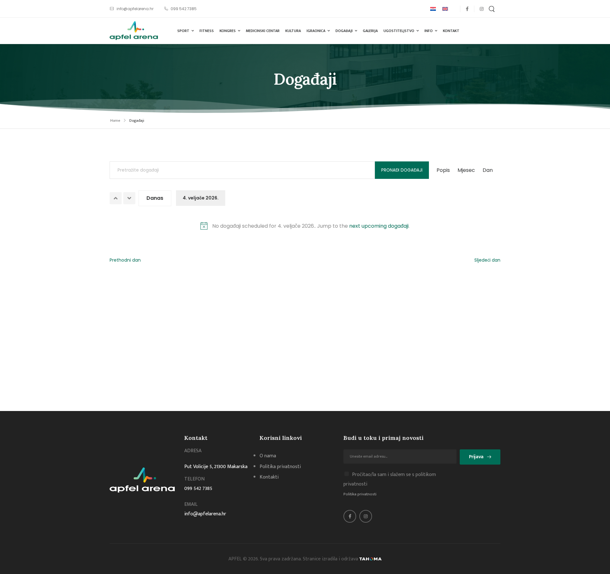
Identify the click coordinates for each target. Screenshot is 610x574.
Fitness (207, 31)
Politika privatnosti (359, 494)
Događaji (344, 31)
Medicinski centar (263, 31)
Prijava (476, 457)
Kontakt (451, 31)
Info (428, 31)
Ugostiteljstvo (398, 31)
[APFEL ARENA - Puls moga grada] (134, 30)
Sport (183, 31)
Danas (154, 198)
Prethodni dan (125, 260)
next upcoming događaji (379, 226)
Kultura (293, 31)
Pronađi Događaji (402, 170)
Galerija (370, 31)
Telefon (194, 479)
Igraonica (316, 31)
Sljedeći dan (487, 260)
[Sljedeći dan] (129, 198)
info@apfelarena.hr (205, 514)
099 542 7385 (198, 488)
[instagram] (481, 8)
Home (115, 120)
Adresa (192, 451)
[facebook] (467, 8)
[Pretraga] (492, 9)
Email (191, 504)
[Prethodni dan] (116, 198)
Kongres (228, 31)
